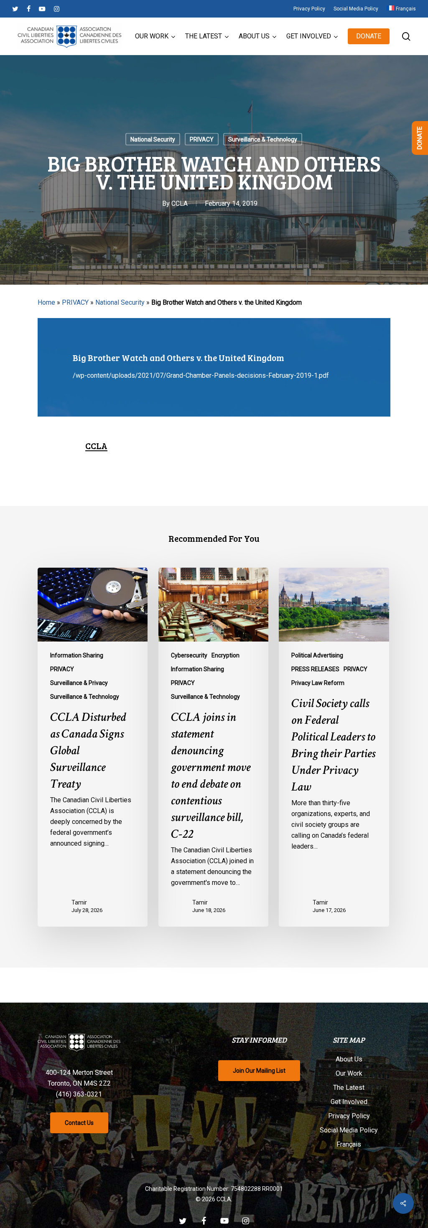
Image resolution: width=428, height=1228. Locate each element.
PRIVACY (202, 139)
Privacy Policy (349, 1116)
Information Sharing (76, 655)
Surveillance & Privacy (79, 683)
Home (46, 302)
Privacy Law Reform (317, 683)
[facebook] (29, 9)
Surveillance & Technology (262, 139)
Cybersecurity (189, 655)
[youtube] (42, 9)
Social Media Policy (349, 1130)
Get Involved (349, 1102)
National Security (152, 139)
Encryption (225, 655)
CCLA (179, 203)
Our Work (349, 1073)
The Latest (348, 1088)
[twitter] (15, 9)
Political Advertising (317, 655)
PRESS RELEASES (315, 669)
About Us (349, 1059)
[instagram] (56, 9)
